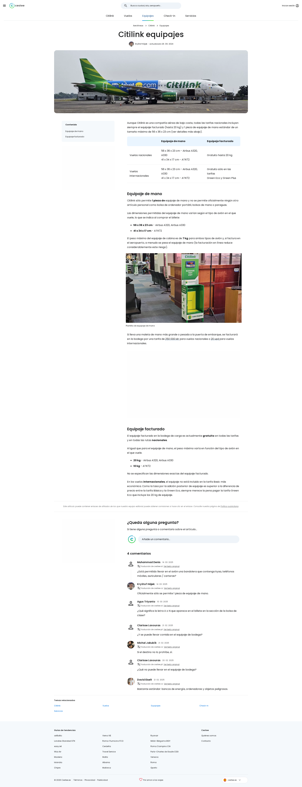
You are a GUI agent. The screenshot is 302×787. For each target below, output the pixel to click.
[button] (4, 5)
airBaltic (58, 735)
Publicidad (102, 780)
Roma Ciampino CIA (161, 746)
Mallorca (106, 767)
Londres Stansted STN (64, 741)
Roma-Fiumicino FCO (112, 741)
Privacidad (90, 780)
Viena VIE (106, 735)
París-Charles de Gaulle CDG (165, 751)
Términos (77, 780)
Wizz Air (57, 751)
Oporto (154, 767)
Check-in (169, 16)
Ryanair (154, 735)
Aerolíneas (138, 25)
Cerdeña (106, 746)
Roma (154, 762)
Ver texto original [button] (171, 566)
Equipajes (148, 16)
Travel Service (109, 751)
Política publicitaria (229, 506)
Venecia (154, 757)
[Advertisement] (88, 168)
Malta (105, 757)
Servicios (190, 16)
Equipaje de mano (74, 131)
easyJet (58, 746)
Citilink (110, 16)
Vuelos (128, 16)
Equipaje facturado (74, 136)
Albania (106, 762)
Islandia (58, 762)
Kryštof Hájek (141, 44)
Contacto (206, 741)
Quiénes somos (208, 735)
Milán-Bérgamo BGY (160, 741)
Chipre (57, 767)
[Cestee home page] (16, 5)
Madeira (58, 757)
